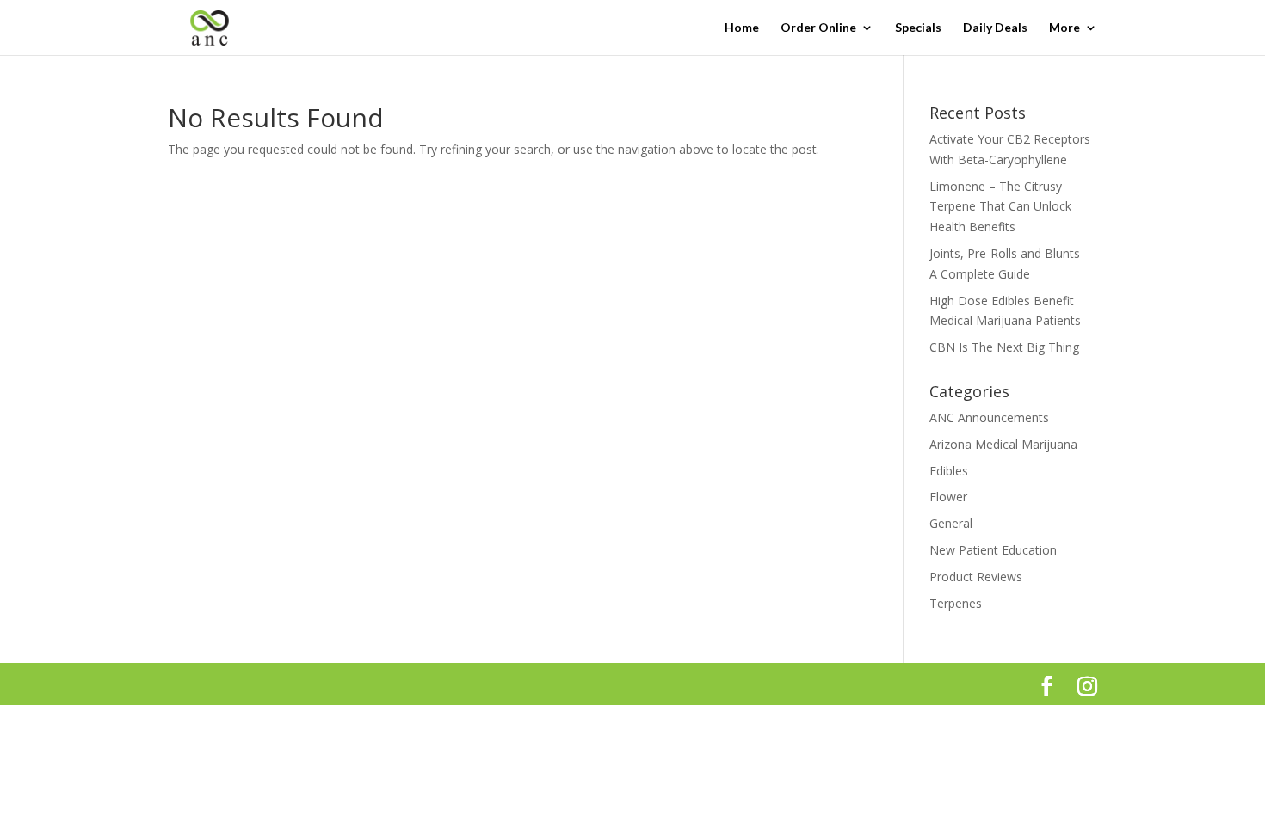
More (1064, 27)
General (950, 523)
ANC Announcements (989, 417)
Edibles (948, 471)
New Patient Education (993, 550)
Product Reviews (975, 576)
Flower (948, 496)
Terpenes (955, 603)
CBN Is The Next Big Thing (1004, 347)
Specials (918, 27)
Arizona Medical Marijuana (1003, 444)
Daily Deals (995, 27)
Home (742, 27)
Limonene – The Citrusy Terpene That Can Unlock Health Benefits (1000, 207)
